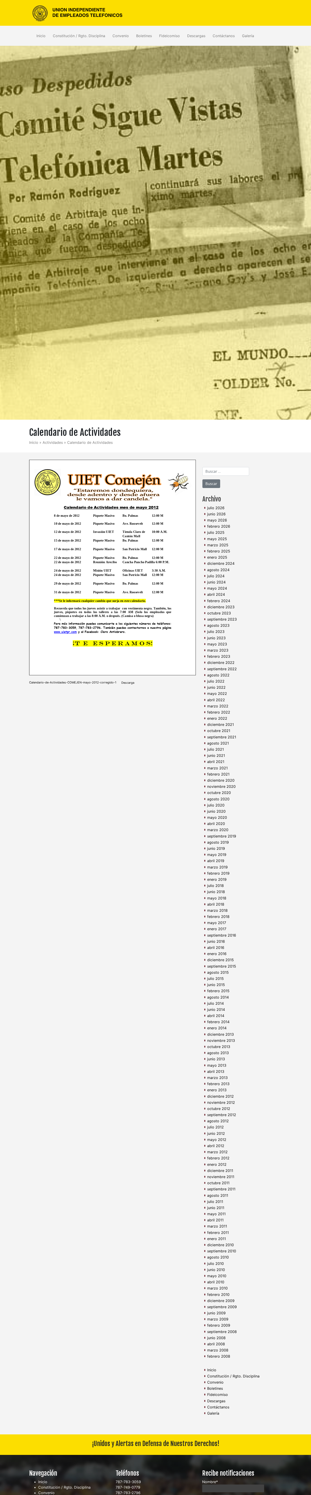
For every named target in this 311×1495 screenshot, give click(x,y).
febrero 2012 (218, 1158)
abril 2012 (215, 1145)
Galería (248, 35)
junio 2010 (216, 1269)
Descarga (127, 682)
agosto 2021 (218, 743)
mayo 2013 (216, 1065)
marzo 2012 (217, 1152)
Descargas (196, 35)
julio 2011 (215, 1201)
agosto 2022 (218, 675)
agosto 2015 (218, 972)
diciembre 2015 (220, 960)
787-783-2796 (128, 1492)
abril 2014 (215, 1015)
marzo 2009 (217, 1319)
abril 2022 (216, 700)
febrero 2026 (218, 526)
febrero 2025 (218, 551)
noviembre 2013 (221, 1040)
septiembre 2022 (222, 669)
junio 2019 (216, 848)
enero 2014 (217, 1028)
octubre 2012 (218, 1108)
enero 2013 (217, 1090)
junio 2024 (216, 582)
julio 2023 (215, 631)
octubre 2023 (219, 613)
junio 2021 (216, 755)
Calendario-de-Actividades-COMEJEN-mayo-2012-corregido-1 (72, 682)
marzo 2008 (217, 1350)
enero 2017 (216, 929)
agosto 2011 (217, 1195)
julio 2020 (215, 805)
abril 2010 (215, 1282)
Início (33, 442)
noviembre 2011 (220, 1176)
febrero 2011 (218, 1232)
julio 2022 (215, 681)
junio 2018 (216, 891)
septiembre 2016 (221, 935)
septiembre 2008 (222, 1331)
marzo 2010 (217, 1288)
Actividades (53, 442)
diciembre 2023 (221, 607)
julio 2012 (215, 1127)
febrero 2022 (218, 712)
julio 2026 (215, 508)
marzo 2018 (217, 910)
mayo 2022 (217, 693)
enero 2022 (217, 718)
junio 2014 (216, 1009)
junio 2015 (216, 984)
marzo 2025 (217, 545)
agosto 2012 (218, 1121)
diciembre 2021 (220, 724)
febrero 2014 (218, 1022)
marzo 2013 (217, 1077)
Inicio (41, 35)
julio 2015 (215, 978)
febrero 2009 (218, 1325)
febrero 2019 (218, 873)
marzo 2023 (217, 650)
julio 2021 (215, 749)
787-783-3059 (128, 1482)
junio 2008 (216, 1338)
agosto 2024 (218, 570)
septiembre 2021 (221, 737)
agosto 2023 (218, 625)
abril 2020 (216, 823)
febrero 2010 (218, 1294)
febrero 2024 (218, 601)
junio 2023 (216, 638)
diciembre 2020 (221, 780)
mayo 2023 (217, 644)
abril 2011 (215, 1220)
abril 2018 (215, 904)
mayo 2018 (216, 898)
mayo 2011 (216, 1214)
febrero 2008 (218, 1356)
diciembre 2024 (221, 563)
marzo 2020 (217, 829)
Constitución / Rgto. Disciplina (79, 35)
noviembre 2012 (221, 1102)
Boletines (144, 35)
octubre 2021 (218, 730)
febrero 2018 (218, 916)
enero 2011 (216, 1238)
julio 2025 (215, 532)
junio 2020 (216, 811)
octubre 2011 (218, 1183)
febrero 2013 (218, 1083)
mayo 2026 (217, 520)
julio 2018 (215, 885)
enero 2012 (217, 1164)
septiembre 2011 (221, 1189)
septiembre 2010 (221, 1251)
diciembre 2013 (220, 1034)
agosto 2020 (218, 799)
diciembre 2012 (220, 1096)
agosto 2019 (218, 842)
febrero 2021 (218, 774)
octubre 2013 (218, 1046)
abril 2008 (216, 1344)
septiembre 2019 (221, 836)
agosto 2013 (218, 1053)
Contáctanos (224, 35)
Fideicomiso (169, 35)
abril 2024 (216, 594)
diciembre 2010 (220, 1245)
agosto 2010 (218, 1257)
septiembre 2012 (221, 1114)
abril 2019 (215, 860)
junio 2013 (216, 1059)
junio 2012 (216, 1133)
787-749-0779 (128, 1487)
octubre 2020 (219, 792)
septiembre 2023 (222, 619)
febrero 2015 (218, 991)
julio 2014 (215, 1003)
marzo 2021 (217, 768)
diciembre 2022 (221, 662)
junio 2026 (216, 514)
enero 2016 (217, 953)
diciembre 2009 (221, 1300)
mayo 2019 (216, 854)
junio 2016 (216, 941)
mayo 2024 (217, 588)
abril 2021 (215, 761)
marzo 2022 (217, 706)
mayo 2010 (216, 1276)
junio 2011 (215, 1207)
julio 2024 (215, 576)
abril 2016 (215, 947)
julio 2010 (215, 1263)
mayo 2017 (216, 922)
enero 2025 (217, 557)
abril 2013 (215, 1071)
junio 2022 (216, 687)
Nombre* (210, 1482)
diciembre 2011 (220, 1170)
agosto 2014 (218, 997)
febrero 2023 (218, 656)
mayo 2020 (217, 817)
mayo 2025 (217, 539)
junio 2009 (216, 1313)
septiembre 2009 (222, 1307)
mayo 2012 (216, 1139)
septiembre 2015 (221, 966)
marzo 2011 (217, 1226)
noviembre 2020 (221, 786)
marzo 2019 (217, 867)
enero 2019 (217, 879)
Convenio (120, 35)
